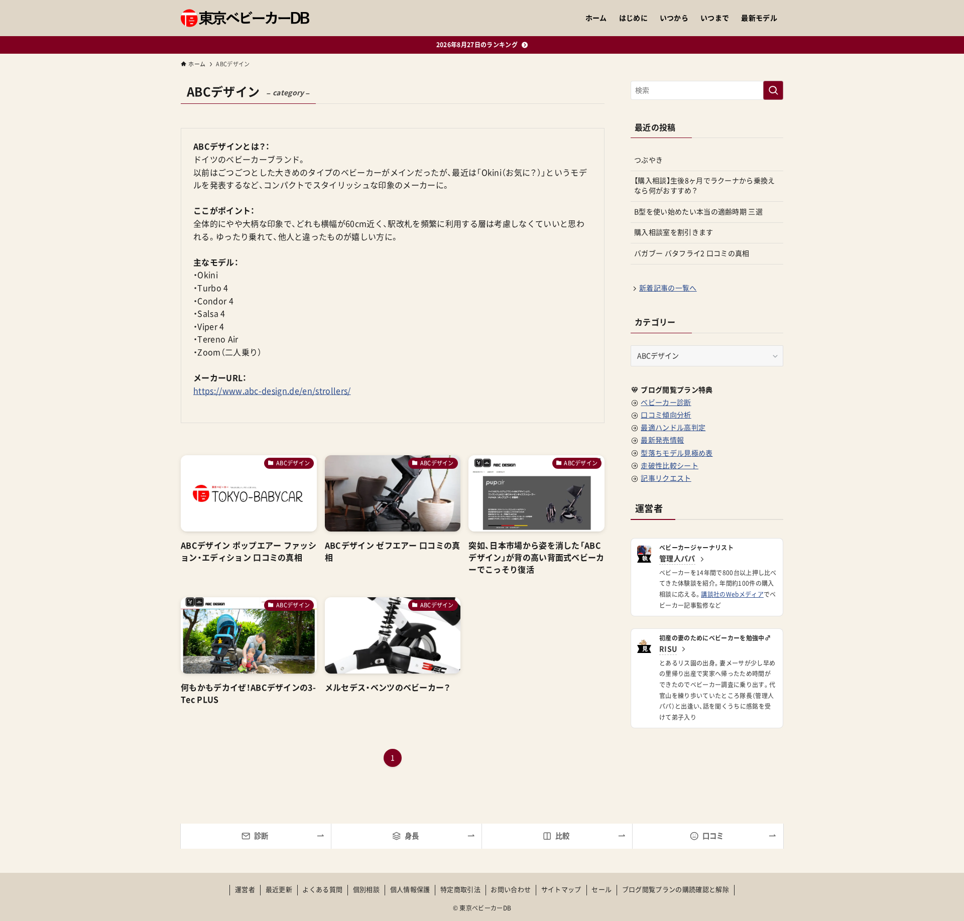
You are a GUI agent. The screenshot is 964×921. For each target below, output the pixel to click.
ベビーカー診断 (666, 402)
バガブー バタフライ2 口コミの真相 (692, 253)
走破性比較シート (669, 465)
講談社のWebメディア (732, 594)
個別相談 (366, 889)
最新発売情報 (662, 440)
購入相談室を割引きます (673, 232)
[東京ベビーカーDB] (245, 18)
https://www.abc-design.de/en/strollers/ (271, 391)
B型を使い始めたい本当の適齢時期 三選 (698, 211)
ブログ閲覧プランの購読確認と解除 (675, 889)
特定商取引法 (460, 889)
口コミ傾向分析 (666, 415)
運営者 (245, 889)
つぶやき (648, 160)
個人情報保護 (410, 889)
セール (601, 889)
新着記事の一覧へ (668, 288)
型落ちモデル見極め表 (676, 453)
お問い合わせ (511, 889)
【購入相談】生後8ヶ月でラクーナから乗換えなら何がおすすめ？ (704, 185)
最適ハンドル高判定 (673, 427)
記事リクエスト (666, 478)
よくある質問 (322, 889)
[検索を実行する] (773, 90)
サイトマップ (561, 889)
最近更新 (279, 889)
